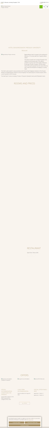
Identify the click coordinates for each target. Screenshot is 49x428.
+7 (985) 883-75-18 (44, 2)
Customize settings (24, 425)
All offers (24, 403)
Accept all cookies (16, 422)
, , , (10, 2)
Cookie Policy (30, 419)
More (31, 255)
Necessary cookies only (32, 422)
